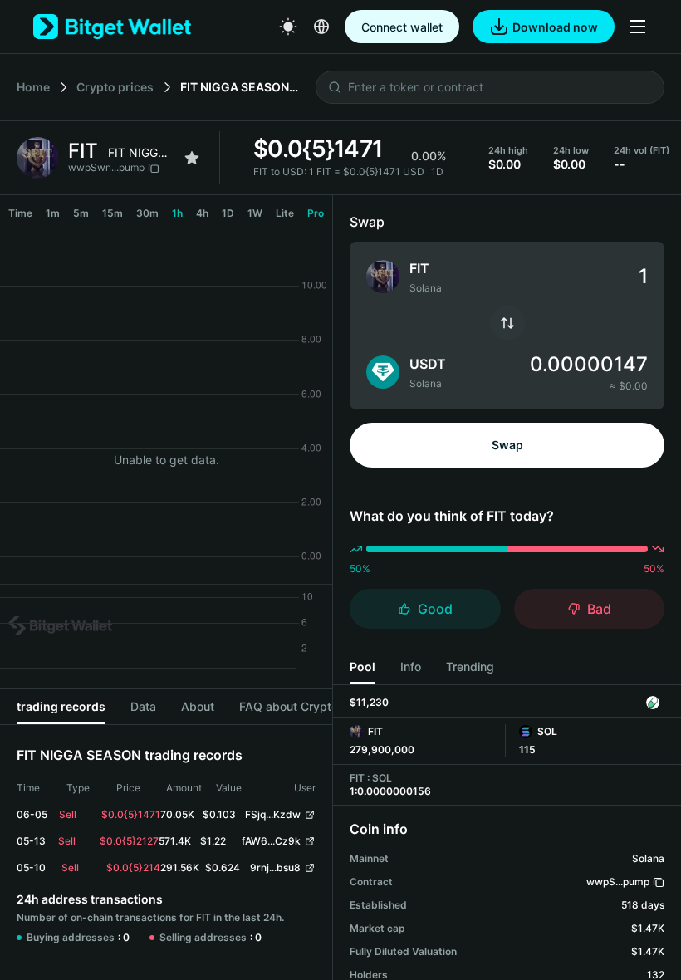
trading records (61, 706)
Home (33, 87)
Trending (470, 666)
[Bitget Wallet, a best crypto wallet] (112, 26)
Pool (362, 666)
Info (410, 666)
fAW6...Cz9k (271, 841)
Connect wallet (402, 27)
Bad (599, 608)
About (197, 706)
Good (435, 608)
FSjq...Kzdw (273, 814)
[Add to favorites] (192, 158)
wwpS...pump (617, 881)
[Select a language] (321, 27)
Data (143, 706)
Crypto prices (115, 87)
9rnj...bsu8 (275, 867)
